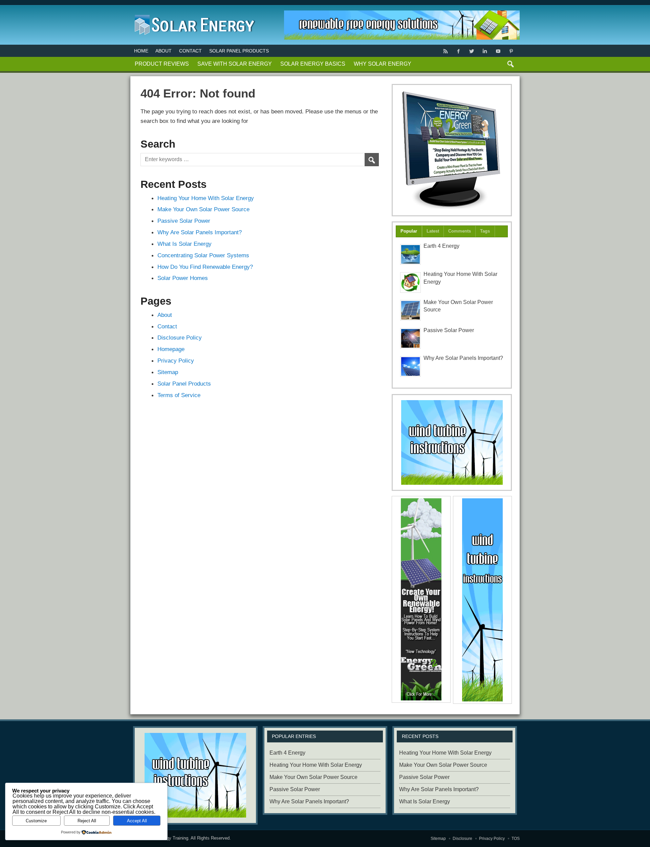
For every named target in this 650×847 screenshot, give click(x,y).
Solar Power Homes (182, 278)
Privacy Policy (175, 360)
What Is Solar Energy (184, 243)
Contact (190, 50)
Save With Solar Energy (234, 64)
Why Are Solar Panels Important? (199, 232)
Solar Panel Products (239, 50)
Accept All (137, 820)
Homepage (171, 349)
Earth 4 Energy (441, 246)
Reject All (87, 820)
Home (141, 50)
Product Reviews (162, 64)
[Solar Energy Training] (193, 13)
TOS (516, 839)
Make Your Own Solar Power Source (203, 209)
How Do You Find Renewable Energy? (205, 266)
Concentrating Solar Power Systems (203, 255)
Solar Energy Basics (312, 64)
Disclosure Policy (179, 337)
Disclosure (462, 839)
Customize (36, 820)
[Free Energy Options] (452, 442)
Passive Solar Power (183, 220)
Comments (459, 231)
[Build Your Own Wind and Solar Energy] (452, 150)
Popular (408, 231)
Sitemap (167, 372)
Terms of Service (178, 395)
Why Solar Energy (382, 64)
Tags (485, 231)
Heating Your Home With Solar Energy (205, 198)
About (163, 50)
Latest (433, 231)
